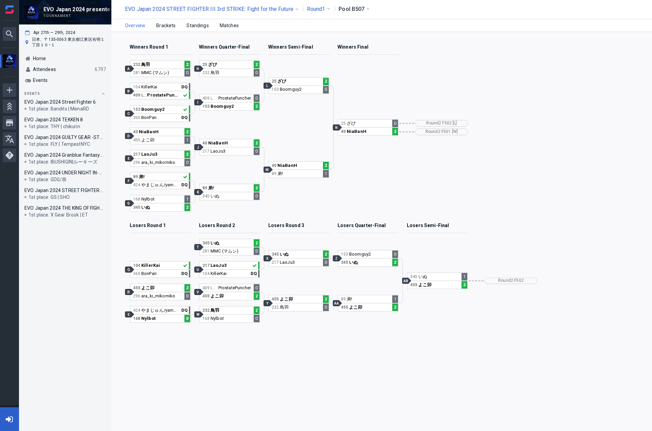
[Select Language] (9, 139)
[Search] (9, 34)
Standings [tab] (197, 25)
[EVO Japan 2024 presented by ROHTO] (9, 62)
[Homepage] (9, 9)
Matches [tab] (229, 25)
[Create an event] (9, 90)
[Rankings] (9, 106)
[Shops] (9, 123)
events (32, 94)
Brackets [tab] (166, 25)
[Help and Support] (9, 155)
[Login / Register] (9, 419)
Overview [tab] (135, 25)
